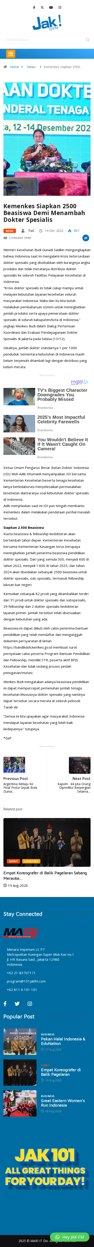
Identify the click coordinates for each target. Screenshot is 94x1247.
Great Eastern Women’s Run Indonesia (63, 1102)
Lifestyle (31, 861)
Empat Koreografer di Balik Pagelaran (61, 1072)
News (31, 67)
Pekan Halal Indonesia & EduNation (63, 1041)
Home (14, 67)
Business (48, 1034)
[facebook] (34, 7)
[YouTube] (51, 7)
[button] (69, 1237)
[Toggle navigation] (10, 54)
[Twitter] (42, 7)
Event (13, 861)
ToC (31, 230)
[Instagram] (59, 7)
